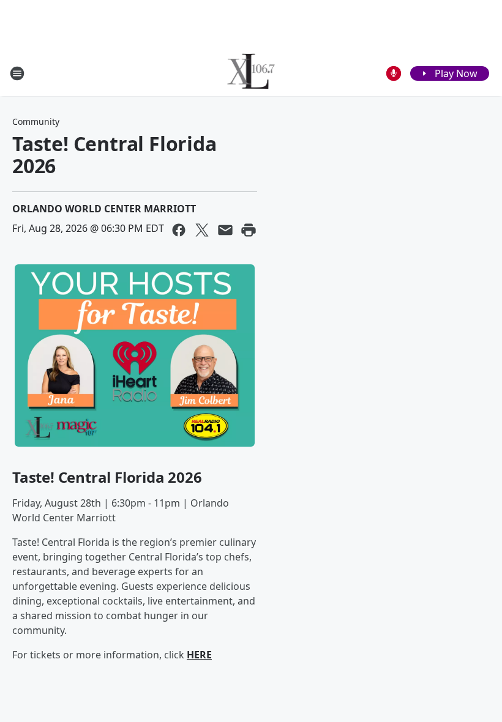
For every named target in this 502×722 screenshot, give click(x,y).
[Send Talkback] (393, 73)
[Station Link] (251, 73)
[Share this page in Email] (225, 230)
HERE (199, 654)
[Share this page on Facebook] (178, 230)
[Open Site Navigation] (17, 73)
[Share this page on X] (202, 230)
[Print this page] (248, 230)
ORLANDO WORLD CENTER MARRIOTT (104, 208)
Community (35, 121)
